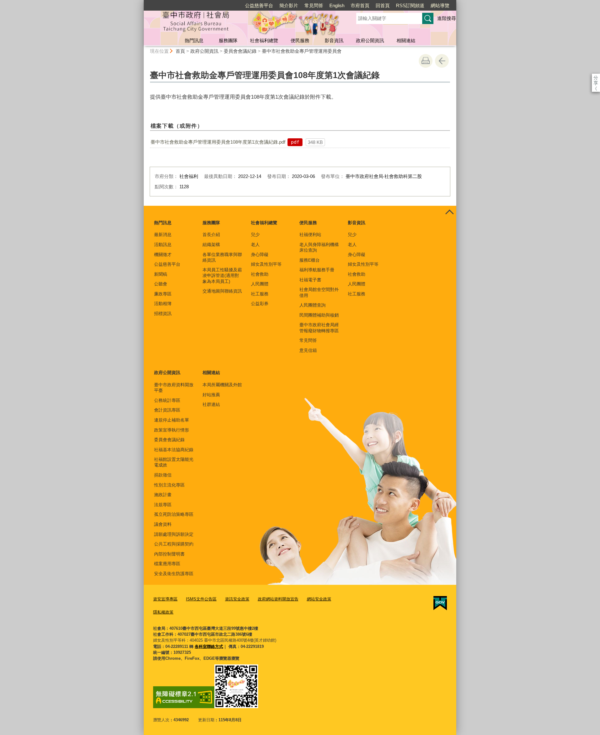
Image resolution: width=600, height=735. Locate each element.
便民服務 (300, 40)
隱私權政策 (163, 612)
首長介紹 (211, 234)
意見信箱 (308, 350)
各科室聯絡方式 (209, 646)
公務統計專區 (167, 400)
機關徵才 (163, 254)
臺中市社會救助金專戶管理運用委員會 (302, 51)
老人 (255, 244)
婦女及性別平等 (266, 264)
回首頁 (383, 5)
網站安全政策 (319, 599)
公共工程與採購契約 (173, 543)
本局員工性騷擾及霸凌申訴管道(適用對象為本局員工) (222, 275)
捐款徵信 (163, 474)
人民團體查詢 (312, 305)
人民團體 (259, 283)
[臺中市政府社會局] (242, 22)
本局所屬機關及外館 (222, 384)
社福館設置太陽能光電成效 (173, 462)
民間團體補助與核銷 (319, 315)
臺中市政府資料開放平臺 (173, 387)
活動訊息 (163, 244)
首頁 (180, 51)
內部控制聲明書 (169, 553)
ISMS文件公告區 (201, 599)
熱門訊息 (194, 40)
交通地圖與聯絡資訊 (222, 291)
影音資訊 (334, 40)
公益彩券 (259, 303)
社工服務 (259, 293)
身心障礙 (259, 254)
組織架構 (211, 244)
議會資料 (163, 524)
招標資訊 (163, 313)
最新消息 (163, 234)
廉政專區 (163, 293)
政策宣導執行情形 (171, 429)
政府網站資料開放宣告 (278, 599)
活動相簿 (163, 303)
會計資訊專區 (167, 409)
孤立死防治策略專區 (173, 514)
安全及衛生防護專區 (173, 573)
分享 (595, 77)
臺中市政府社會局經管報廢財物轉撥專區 (319, 327)
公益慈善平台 (259, 5)
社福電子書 (310, 279)
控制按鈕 (449, 213)
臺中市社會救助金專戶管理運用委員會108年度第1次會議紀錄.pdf (218, 142)
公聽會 (160, 283)
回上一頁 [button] (442, 61)
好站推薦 (211, 394)
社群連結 (211, 404)
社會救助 (259, 274)
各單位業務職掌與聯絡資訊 (222, 257)
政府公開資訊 (370, 40)
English (336, 5)
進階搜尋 (446, 18)
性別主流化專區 (169, 484)
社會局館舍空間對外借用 (319, 292)
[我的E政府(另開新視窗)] (440, 603)
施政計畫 (163, 494)
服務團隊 (228, 40)
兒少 (255, 234)
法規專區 (163, 504)
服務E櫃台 (309, 260)
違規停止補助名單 (171, 419)
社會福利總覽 (264, 40)
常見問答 (313, 5)
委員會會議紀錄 (240, 51)
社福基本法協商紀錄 (173, 449)
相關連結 (406, 40)
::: (141, 2)
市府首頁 (360, 5)
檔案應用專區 (167, 563)
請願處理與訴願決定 (173, 534)
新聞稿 (160, 274)
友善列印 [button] (425, 61)
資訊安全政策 (237, 599)
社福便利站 (310, 234)
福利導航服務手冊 (316, 269)
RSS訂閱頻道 (410, 5)
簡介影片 (288, 5)
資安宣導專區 (165, 599)
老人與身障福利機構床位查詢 (319, 247)
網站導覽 (440, 5)
